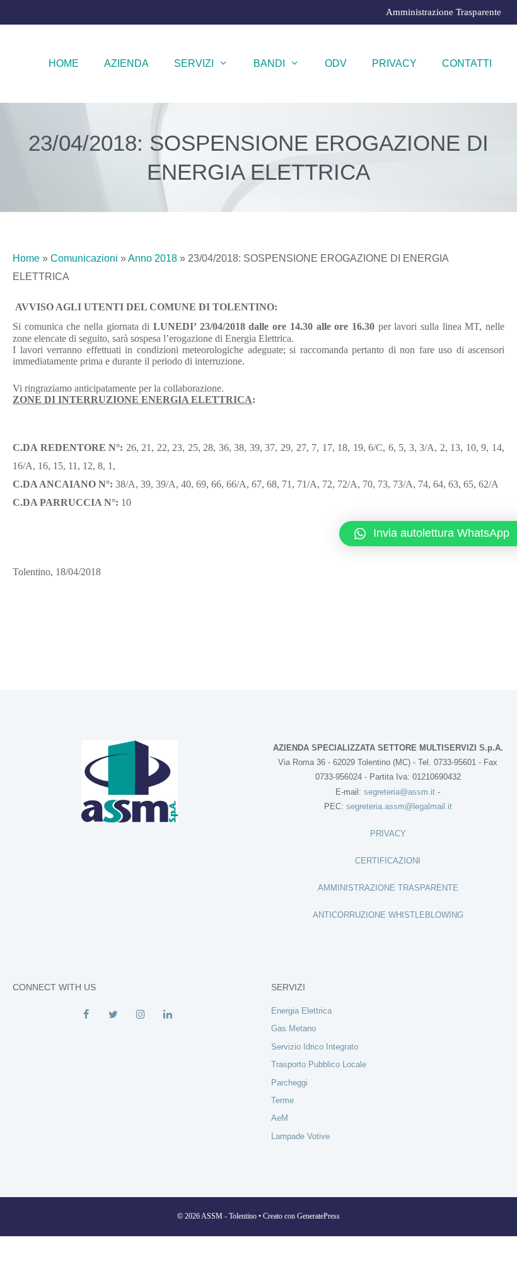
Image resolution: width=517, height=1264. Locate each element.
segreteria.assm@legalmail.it (399, 806)
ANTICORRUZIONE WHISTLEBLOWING (388, 915)
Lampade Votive (300, 1136)
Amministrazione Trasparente (443, 12)
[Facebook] (86, 1015)
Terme (282, 1100)
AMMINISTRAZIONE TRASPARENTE (388, 887)
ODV (336, 63)
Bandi (269, 63)
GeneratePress (318, 1216)
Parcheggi (289, 1082)
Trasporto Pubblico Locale (318, 1064)
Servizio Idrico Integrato (314, 1046)
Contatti (467, 63)
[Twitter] (113, 1015)
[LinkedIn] (167, 1015)
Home (64, 63)
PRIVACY (388, 833)
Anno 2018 (152, 258)
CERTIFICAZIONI (388, 860)
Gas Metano (293, 1028)
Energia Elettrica (301, 1010)
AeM (279, 1118)
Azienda (126, 63)
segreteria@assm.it (399, 792)
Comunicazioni (84, 258)
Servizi (194, 63)
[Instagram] (140, 1015)
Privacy (394, 63)
